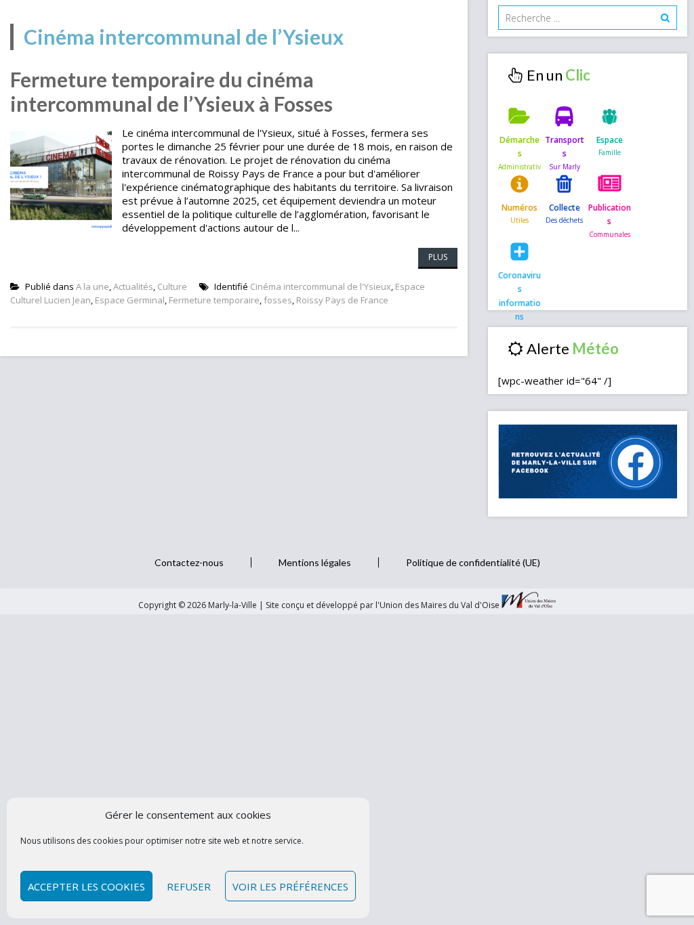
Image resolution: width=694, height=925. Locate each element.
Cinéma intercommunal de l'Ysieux (320, 286)
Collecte (564, 207)
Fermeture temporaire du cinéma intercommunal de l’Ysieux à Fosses (171, 91)
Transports (564, 146)
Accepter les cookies (86, 886)
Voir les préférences (290, 886)
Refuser (189, 886)
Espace (609, 140)
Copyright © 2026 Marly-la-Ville (198, 605)
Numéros (519, 207)
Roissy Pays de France (342, 300)
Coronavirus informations (519, 286)
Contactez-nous (189, 562)
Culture (172, 286)
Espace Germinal (130, 300)
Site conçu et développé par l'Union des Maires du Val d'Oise (382, 605)
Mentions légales (315, 562)
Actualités (133, 286)
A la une (92, 286)
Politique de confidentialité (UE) (473, 562)
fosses (278, 300)
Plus (437, 257)
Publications (609, 214)
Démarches (519, 146)
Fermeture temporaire (214, 300)
